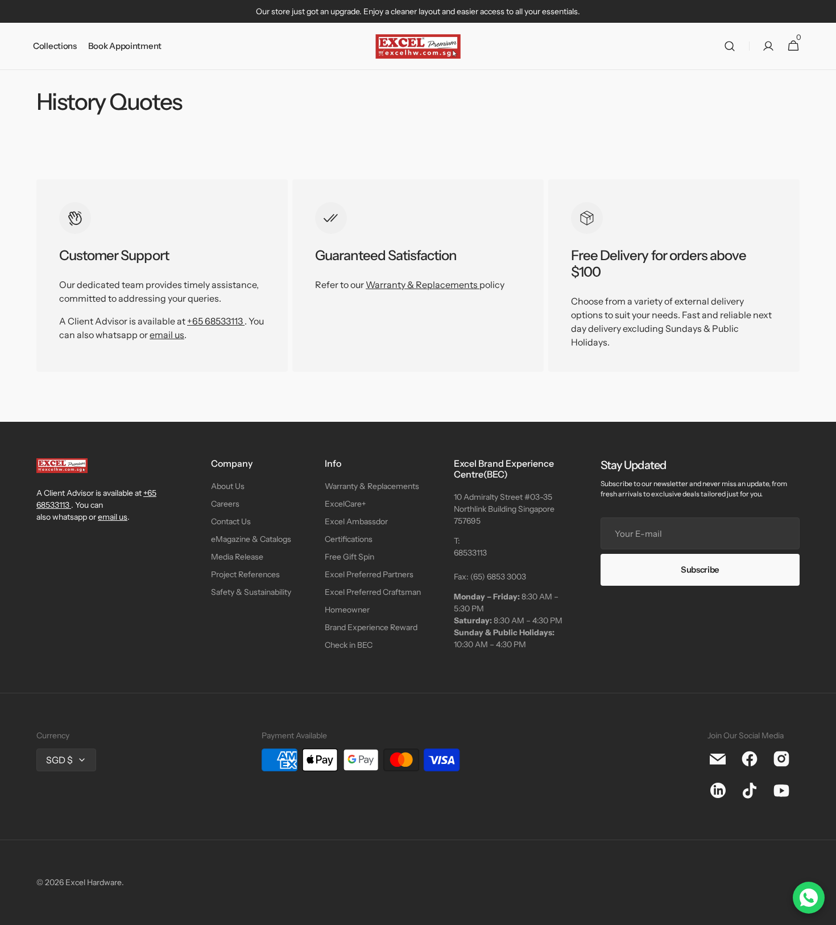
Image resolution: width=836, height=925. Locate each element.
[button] (729, 46)
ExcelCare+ (345, 504)
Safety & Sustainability (251, 592)
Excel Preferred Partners (369, 574)
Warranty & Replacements (422, 284)
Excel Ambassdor (356, 521)
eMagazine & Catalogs (251, 539)
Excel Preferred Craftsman (373, 592)
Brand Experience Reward (371, 627)
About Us (228, 486)
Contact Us (231, 521)
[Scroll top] (822, 911)
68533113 (470, 553)
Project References (245, 574)
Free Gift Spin (349, 557)
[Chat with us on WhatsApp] (809, 898)
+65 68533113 (215, 321)
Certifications (349, 539)
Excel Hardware (93, 882)
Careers (225, 504)
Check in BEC (349, 645)
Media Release (237, 557)
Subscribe (700, 569)
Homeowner (347, 610)
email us (167, 334)
